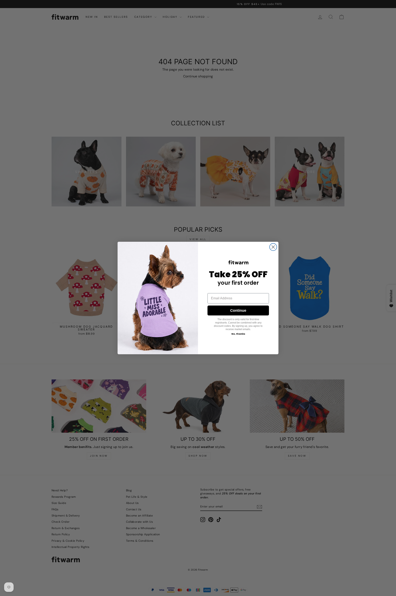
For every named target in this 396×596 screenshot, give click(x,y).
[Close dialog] (273, 247)
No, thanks (238, 333)
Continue (238, 310)
